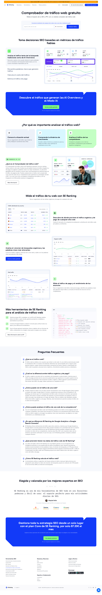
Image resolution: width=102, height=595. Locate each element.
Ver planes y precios (51, 538)
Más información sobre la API (16, 335)
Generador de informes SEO (11, 572)
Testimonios (39, 567)
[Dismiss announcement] (97, 1)
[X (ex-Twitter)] (91, 587)
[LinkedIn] (95, 587)
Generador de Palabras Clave (11, 566)
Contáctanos (39, 577)
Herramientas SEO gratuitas (42, 571)
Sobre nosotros (40, 562)
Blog (38, 561)
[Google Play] (80, 573)
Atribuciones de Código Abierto (74, 566)
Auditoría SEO (8, 562)
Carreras (38, 564)
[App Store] (72, 573)
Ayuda (38, 579)
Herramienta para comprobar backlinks (13, 561)
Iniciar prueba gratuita (91, 5)
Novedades (39, 566)
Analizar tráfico (73, 27)
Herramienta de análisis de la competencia (14, 569)
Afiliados (38, 580)
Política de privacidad (72, 561)
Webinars (39, 569)
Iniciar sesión (65, 5)
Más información (12, 182)
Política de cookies (72, 562)
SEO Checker (8, 564)
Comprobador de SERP (10, 571)
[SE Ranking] (10, 5)
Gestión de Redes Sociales (11, 574)
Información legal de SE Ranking (74, 564)
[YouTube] (93, 587)
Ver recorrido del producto (77, 5)
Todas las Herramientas (10, 576)
